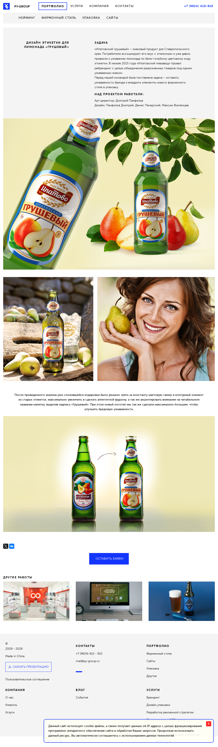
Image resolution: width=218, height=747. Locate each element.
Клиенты (11, 705)
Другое (151, 676)
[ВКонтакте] (11, 546)
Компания (99, 6)
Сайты (112, 17)
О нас (9, 697)
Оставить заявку (109, 558)
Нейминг (27, 17)
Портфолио (53, 6)
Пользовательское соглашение (27, 679)
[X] (5, 546)
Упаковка (91, 17)
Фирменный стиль (59, 17)
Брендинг (153, 697)
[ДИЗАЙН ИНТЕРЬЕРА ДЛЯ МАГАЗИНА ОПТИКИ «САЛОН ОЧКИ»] (36, 601)
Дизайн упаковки (158, 705)
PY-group (22, 6)
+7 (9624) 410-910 (198, 6)
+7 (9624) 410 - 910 (89, 653)
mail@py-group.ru (88, 661)
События (82, 697)
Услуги (76, 6)
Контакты (124, 6)
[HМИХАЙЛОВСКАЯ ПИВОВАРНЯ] (182, 601)
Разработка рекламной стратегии (170, 712)
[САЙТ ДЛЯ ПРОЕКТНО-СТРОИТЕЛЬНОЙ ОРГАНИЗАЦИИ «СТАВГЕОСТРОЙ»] (109, 601)
